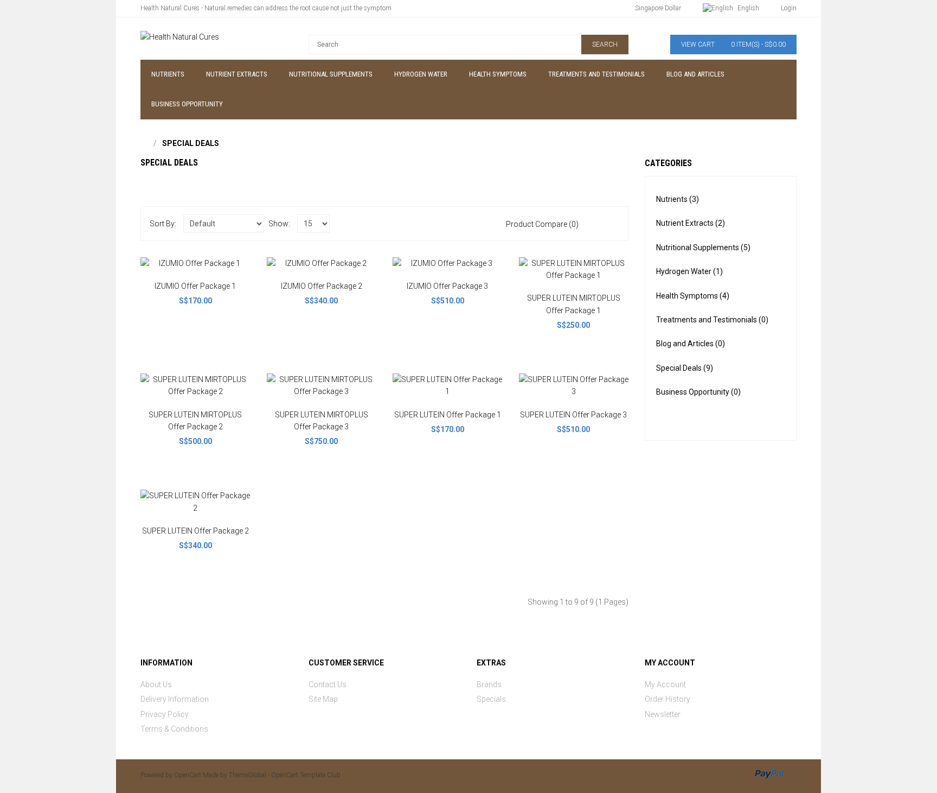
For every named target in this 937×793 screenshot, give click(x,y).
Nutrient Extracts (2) (690, 223)
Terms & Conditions (174, 729)
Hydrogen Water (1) (689, 271)
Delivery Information (174, 699)
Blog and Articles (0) (690, 343)
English (747, 8)
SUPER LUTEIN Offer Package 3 (573, 414)
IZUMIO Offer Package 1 (195, 286)
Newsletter (663, 714)
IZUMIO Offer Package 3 (447, 286)
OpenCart (187, 775)
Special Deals (190, 143)
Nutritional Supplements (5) (703, 247)
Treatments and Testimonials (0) (712, 319)
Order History (667, 699)
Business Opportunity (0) (698, 392)
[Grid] (612, 223)
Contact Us (327, 684)
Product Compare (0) (542, 224)
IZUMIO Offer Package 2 (321, 286)
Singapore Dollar (658, 8)
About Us (156, 684)
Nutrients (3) (677, 199)
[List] (596, 223)
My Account (665, 684)
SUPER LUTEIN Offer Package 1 (447, 414)
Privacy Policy (164, 714)
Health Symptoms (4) (692, 295)
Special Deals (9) (684, 368)
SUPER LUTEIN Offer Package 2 (195, 530)
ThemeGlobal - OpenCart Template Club (285, 775)
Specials (491, 699)
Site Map (323, 699)
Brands (489, 684)
